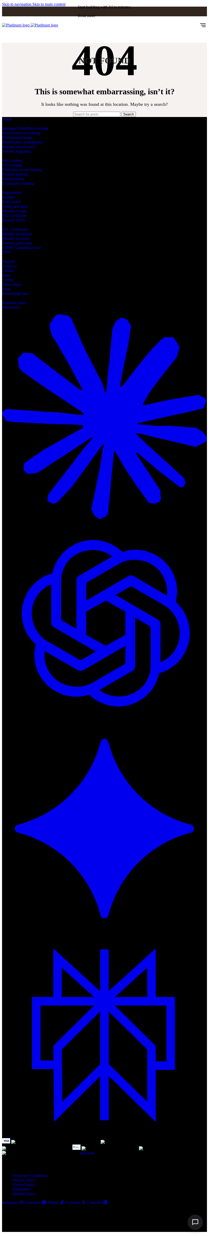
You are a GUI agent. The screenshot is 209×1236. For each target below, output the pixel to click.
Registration (11, 192)
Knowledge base (15, 293)
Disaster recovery (16, 238)
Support (8, 261)
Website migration (16, 151)
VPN (6, 252)
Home (7, 119)
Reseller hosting (15, 174)
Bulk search (11, 202)
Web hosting (12, 160)
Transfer (8, 197)
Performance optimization (22, 142)
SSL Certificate (14, 215)
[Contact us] (195, 1222)
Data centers (12, 284)
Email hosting (13, 179)
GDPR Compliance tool (21, 247)
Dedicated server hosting (22, 169)
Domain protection (17, 243)
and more (87, 1153)
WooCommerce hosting (21, 133)
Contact (8, 270)
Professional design (17, 137)
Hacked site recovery (19, 147)
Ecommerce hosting (18, 183)
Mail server (11, 307)
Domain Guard (14, 211)
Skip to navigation (17, 4)
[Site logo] (16, 25)
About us (9, 266)
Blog (6, 289)
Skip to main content (49, 4)
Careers (8, 280)
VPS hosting (12, 165)
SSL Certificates (15, 229)
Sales (6, 275)
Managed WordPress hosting (25, 128)
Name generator (15, 206)
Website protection (17, 234)
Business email (14, 303)
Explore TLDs (13, 220)
